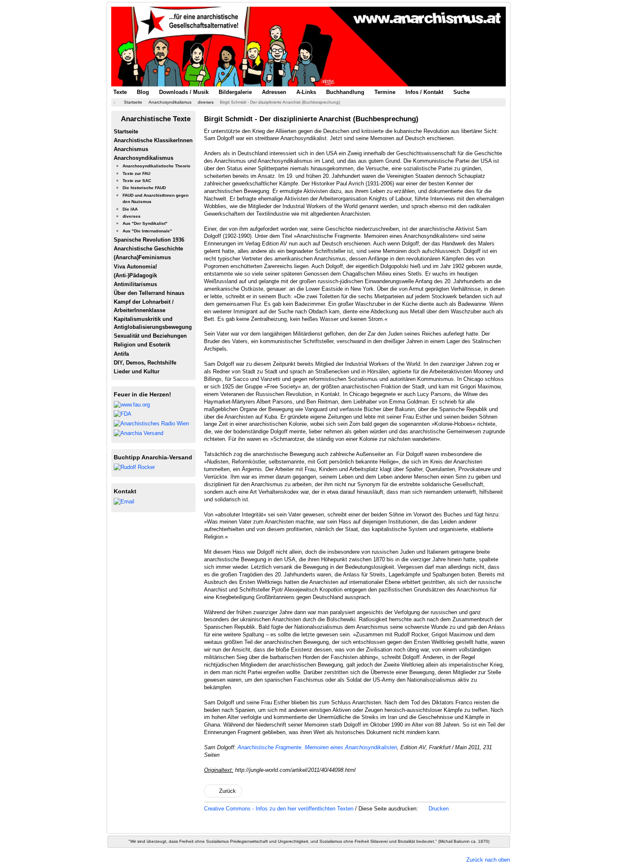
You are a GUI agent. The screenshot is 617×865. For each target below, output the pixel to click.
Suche (461, 92)
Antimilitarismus (135, 284)
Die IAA (130, 209)
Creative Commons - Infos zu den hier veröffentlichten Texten (279, 808)
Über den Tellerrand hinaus (149, 293)
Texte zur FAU (136, 173)
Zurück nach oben (488, 860)
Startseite (126, 131)
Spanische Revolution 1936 (149, 240)
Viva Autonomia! (135, 266)
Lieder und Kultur (136, 371)
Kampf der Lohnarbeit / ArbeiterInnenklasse (144, 306)
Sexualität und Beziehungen (150, 336)
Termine (384, 92)
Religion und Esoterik (142, 344)
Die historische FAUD (144, 187)
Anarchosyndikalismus (143, 158)
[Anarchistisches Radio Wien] (151, 423)
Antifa (121, 354)
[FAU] (132, 404)
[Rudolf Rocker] (134, 467)
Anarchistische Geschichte (148, 248)
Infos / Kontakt (424, 92)
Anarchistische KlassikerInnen (153, 140)
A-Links (306, 92)
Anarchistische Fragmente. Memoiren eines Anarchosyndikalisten (317, 747)
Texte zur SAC (137, 180)
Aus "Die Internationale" (147, 231)
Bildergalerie (235, 92)
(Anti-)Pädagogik (135, 275)
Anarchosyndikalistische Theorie (157, 166)
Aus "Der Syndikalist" (145, 223)
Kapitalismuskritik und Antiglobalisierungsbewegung (153, 323)
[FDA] (122, 414)
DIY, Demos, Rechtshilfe (145, 363)
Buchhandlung (345, 92)
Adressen (274, 92)
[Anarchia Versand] (138, 433)
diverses (132, 216)
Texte (120, 92)
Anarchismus (131, 149)
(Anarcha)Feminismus (142, 257)
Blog (143, 92)
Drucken (438, 808)
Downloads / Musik (184, 92)
